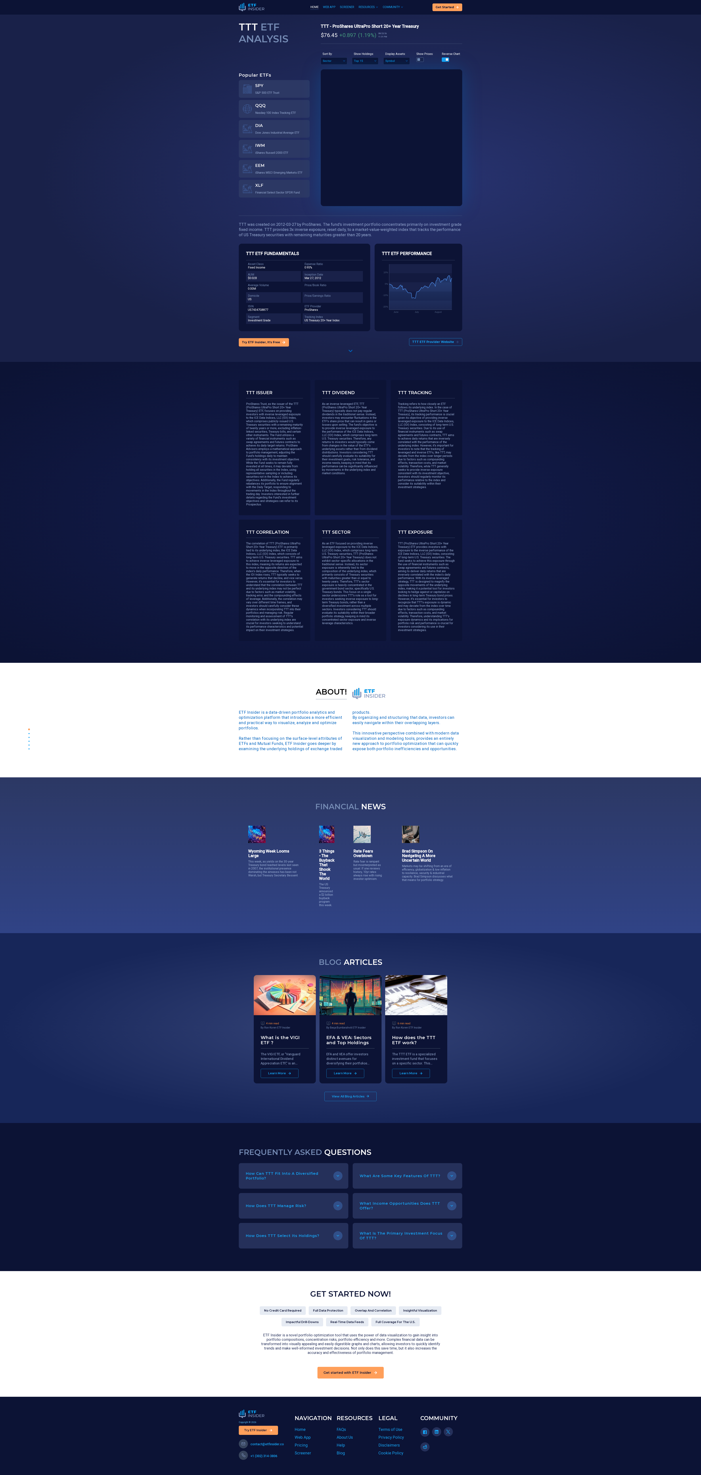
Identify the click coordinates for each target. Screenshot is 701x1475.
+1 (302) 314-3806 (263, 1456)
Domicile (253, 295)
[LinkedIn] (438, 1433)
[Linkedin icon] (436, 1431)
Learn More (277, 1073)
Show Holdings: (364, 54)
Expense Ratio (313, 264)
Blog (341, 1453)
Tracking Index (313, 317)
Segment (253, 317)
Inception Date (313, 274)
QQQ (260, 105)
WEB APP (329, 7)
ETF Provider (312, 306)
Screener (303, 1453)
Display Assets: (395, 54)
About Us (345, 1437)
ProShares (311, 310)
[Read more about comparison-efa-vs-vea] (350, 1014)
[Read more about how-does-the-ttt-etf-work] (416, 1014)
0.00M (252, 288)
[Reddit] (426, 1448)
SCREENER (347, 7)
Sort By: (327, 54)
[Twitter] (449, 1433)
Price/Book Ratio (315, 285)
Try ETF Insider (255, 1430)
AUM (251, 274)
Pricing (301, 1445)
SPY (259, 85)
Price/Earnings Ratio (317, 295)
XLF (259, 185)
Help (341, 1445)
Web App (303, 1437)
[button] (350, 351)
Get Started (445, 7)
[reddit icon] (425, 1446)
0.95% (308, 267)
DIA (259, 125)
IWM (260, 145)
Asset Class (256, 264)
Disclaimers (389, 1445)
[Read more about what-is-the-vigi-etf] (285, 1014)
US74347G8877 (258, 310)
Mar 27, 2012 (312, 278)
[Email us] (243, 1443)
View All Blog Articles (348, 1096)
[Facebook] (426, 1433)
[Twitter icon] (448, 1431)
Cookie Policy (390, 1453)
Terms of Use (390, 1429)
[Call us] (243, 1455)
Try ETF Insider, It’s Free (261, 342)
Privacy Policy (391, 1437)
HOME (314, 7)
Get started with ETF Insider (347, 1373)
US (250, 299)
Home (300, 1429)
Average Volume (258, 285)
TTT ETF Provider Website (433, 342)
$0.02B (252, 278)
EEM (260, 165)
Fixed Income (256, 267)
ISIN (251, 306)
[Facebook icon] (425, 1432)
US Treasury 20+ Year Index (322, 320)
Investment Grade (259, 320)
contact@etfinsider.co (267, 1444)
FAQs (341, 1429)
